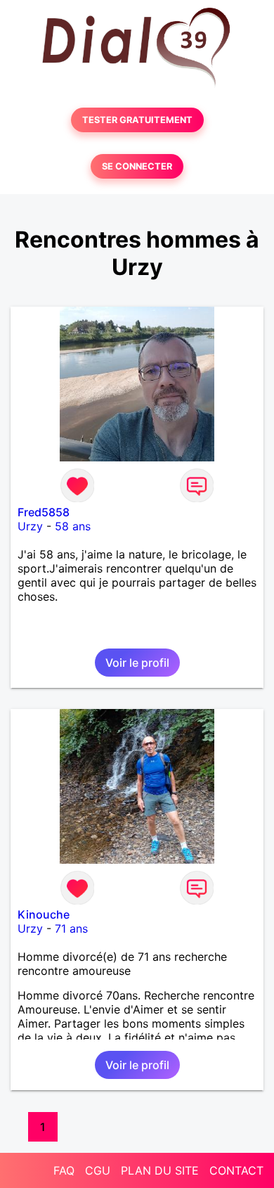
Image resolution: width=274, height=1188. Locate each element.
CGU (97, 1170)
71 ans (71, 928)
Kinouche (44, 914)
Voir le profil (137, 663)
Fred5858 (44, 512)
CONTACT (236, 1170)
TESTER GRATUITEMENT (137, 120)
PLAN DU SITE (160, 1170)
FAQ (63, 1170)
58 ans (73, 526)
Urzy (30, 526)
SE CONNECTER (137, 166)
